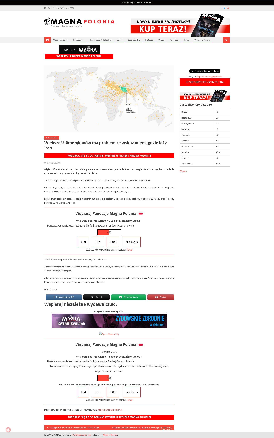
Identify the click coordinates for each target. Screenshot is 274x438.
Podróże (174, 39)
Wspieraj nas (201, 39)
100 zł (112, 242)
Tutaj (129, 249)
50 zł (98, 242)
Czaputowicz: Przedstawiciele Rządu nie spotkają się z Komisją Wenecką (142, 428)
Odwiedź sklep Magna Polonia (79, 49)
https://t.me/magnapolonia (209, 76)
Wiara (161, 39)
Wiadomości (59, 39)
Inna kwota (131, 242)
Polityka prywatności (81, 434)
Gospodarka (133, 39)
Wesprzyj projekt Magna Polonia (78, 56)
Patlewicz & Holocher (101, 39)
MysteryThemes (110, 434)
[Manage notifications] (8, 429)
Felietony (77, 39)
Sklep (186, 39)
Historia (149, 39)
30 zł (83, 242)
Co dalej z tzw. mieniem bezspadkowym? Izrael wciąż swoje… (73, 428)
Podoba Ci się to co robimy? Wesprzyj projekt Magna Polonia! (109, 156)
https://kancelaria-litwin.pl (110, 409)
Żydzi (119, 39)
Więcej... (183, 171)
